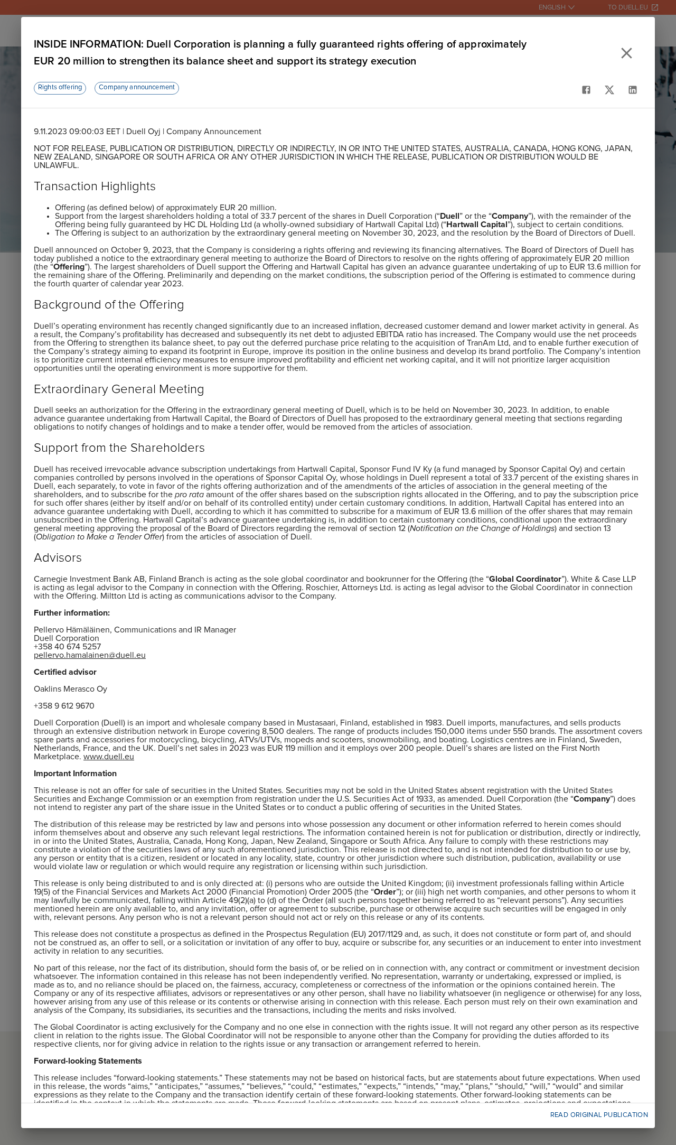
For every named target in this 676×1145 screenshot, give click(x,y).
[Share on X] (609, 89)
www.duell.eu (108, 756)
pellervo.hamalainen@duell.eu (90, 655)
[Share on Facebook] (586, 89)
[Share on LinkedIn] (632, 89)
